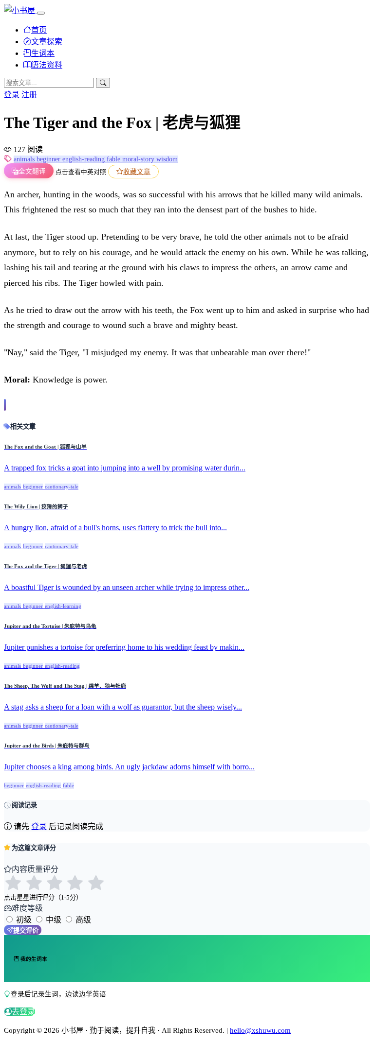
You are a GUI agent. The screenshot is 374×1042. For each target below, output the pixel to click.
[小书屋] (20, 10)
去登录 (23, 1011)
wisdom (167, 159)
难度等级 (27, 908)
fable (114, 159)
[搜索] (103, 83)
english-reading (84, 159)
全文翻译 (32, 171)
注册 (29, 94)
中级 (53, 920)
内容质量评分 (35, 869)
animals (25, 159)
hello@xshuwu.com (260, 1030)
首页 (39, 30)
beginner (49, 159)
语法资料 (46, 65)
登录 (11, 94)
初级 (24, 920)
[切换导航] (41, 13)
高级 (83, 920)
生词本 (43, 53)
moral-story (139, 159)
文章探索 (46, 41)
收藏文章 (136, 171)
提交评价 (25, 930)
